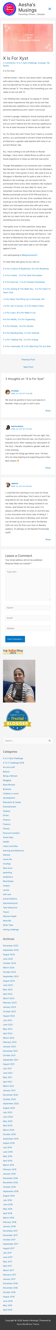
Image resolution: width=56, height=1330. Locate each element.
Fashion (6, 811)
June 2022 (8, 1024)
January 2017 (9, 1279)
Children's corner (11, 793)
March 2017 (8, 1270)
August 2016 (9, 1297)
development (9, 798)
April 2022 (7, 1033)
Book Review (9, 785)
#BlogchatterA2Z (30, 255)
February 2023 (10, 1002)
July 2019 (7, 1147)
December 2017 (10, 1231)
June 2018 (7, 1204)
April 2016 (7, 1310)
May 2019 (7, 1156)
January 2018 (9, 1226)
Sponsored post (10, 903)
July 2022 (7, 1020)
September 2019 (10, 1139)
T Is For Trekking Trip (12, 339)
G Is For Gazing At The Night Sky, (19, 289)
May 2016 (7, 1305)
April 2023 (7, 994)
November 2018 (10, 1182)
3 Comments (9, 63)
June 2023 (8, 985)
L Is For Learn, (10, 313)
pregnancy (8, 877)
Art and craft (9, 767)
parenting (7, 872)
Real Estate (8, 881)
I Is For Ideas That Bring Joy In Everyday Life (24, 299)
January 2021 (9, 1090)
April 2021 (7, 1082)
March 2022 (8, 1038)
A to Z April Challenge (27, 63)
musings (42, 63)
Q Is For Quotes (26, 326)
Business (7, 789)
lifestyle (6, 855)
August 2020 (9, 1108)
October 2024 (9, 963)
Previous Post (28, 359)
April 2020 (7, 1125)
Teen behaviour (10, 907)
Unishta (14, 484)
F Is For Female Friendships (32, 282)
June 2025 (8, 959)
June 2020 (8, 1117)
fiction (6, 815)
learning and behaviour (13, 850)
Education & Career (12, 802)
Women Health (10, 916)
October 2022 (9, 1011)
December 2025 (10, 945)
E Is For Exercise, (11, 282)
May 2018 (7, 1209)
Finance (6, 820)
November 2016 (10, 1288)
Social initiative (10, 899)
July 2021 (7, 1068)
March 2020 (8, 1130)
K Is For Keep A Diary (34, 306)
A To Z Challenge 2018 (13, 763)
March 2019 (8, 1165)
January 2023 (9, 1007)
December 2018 (10, 1178)
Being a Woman (10, 776)
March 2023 (8, 998)
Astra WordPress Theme (28, 1324)
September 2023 (11, 976)
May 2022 (7, 1029)
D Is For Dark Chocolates (30, 275)
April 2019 (7, 1161)
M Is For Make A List (26, 313)
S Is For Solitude (31, 333)
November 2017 (10, 1235)
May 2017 (7, 1261)
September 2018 (10, 1191)
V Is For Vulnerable (11, 346)
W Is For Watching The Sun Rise (36, 346)
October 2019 (9, 1134)
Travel (6, 912)
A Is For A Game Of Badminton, (17, 269)
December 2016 (10, 1283)
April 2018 (7, 1213)
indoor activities (10, 846)
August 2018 (9, 1196)
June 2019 (8, 1152)
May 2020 (7, 1121)
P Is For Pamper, (11, 326)
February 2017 (9, 1275)
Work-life (7, 921)
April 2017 (7, 1266)
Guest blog (8, 837)
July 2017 (7, 1253)
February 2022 (10, 1042)
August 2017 (9, 1248)
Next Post (28, 367)
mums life (7, 859)
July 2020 (7, 1112)
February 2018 (9, 1222)
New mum (7, 868)
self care (7, 894)
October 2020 (9, 1099)
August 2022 (9, 1016)
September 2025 (11, 950)
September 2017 (10, 1244)
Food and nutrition (11, 833)
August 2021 (9, 1064)
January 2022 (9, 1046)
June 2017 (7, 1257)
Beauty (6, 771)
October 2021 (9, 1055)
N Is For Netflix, (10, 319)
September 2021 (10, 1060)
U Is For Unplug (31, 339)
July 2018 (7, 1200)
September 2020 (11, 1103)
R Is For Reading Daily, (13, 333)
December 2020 (10, 1095)
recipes (6, 885)
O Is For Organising (26, 319)
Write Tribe (8, 925)
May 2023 (7, 989)
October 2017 (9, 1240)
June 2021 (7, 1073)
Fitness (6, 828)
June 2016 (8, 1301)
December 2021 (10, 1051)
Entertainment (9, 807)
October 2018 (9, 1187)
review (6, 890)
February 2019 (9, 1169)
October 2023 (9, 972)
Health (6, 842)
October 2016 (9, 1292)
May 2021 (7, 1077)
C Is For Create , (11, 275)
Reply (48, 410)
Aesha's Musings (27, 7)
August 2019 (9, 1143)
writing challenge (11, 929)
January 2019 (9, 1174)
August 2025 (9, 954)
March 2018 (8, 1218)
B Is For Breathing (40, 269)
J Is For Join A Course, (14, 306)
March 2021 (8, 1086)
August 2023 (9, 981)
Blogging (7, 780)
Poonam (15, 391)
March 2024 (8, 967)
